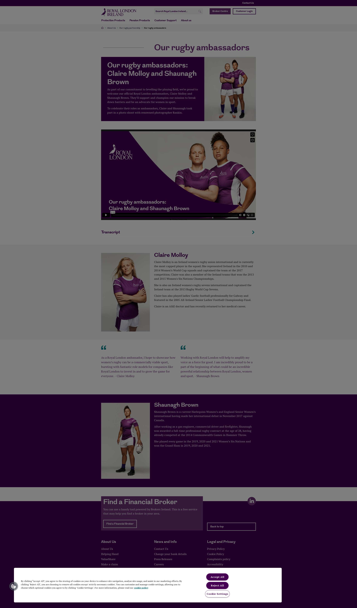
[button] (13, 586)
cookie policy (141, 587)
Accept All (217, 577)
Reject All (217, 585)
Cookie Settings (217, 593)
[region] (148, 585)
